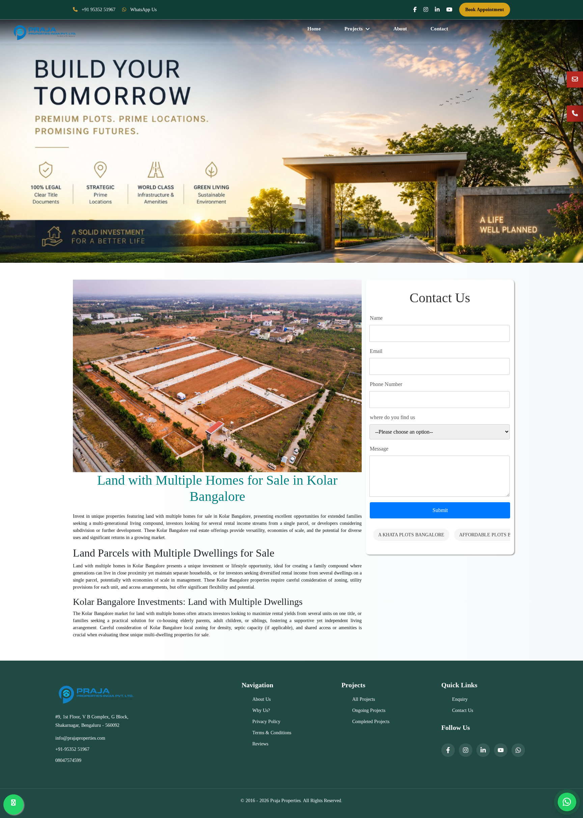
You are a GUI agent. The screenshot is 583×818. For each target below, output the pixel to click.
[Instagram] (465, 750)
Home (314, 28)
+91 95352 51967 (97, 9)
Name (376, 318)
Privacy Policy (266, 721)
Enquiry (460, 699)
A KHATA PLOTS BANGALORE (411, 534)
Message (379, 449)
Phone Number (386, 384)
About (400, 28)
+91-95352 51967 (72, 749)
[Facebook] (448, 750)
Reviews (260, 743)
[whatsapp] (518, 750)
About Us (261, 699)
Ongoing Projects (368, 710)
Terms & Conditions (271, 732)
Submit (440, 510)
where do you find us (392, 417)
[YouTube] (500, 750)
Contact (439, 28)
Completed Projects (370, 721)
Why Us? (261, 710)
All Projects (363, 699)
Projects (353, 28)
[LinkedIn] (483, 750)
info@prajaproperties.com (80, 738)
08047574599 (68, 760)
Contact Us (462, 710)
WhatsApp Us (143, 9)
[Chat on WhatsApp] (567, 802)
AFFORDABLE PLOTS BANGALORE (498, 534)
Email (376, 351)
